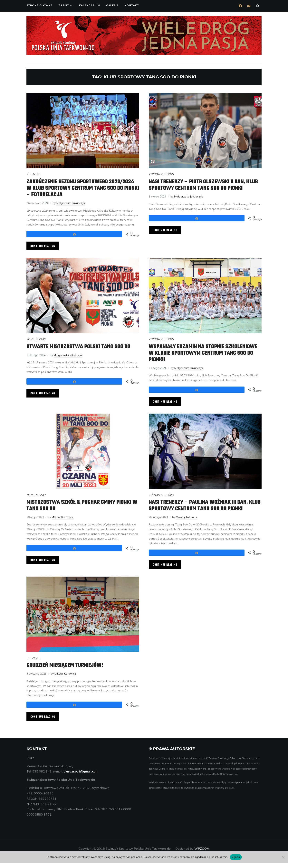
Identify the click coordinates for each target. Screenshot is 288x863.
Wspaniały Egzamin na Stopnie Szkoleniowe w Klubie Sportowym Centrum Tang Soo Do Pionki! (203, 353)
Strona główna (39, 5)
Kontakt (132, 5)
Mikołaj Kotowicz (62, 517)
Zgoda (236, 856)
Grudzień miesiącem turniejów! (64, 665)
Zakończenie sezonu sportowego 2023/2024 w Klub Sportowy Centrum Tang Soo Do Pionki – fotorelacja (82, 188)
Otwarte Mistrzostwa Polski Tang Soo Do (78, 346)
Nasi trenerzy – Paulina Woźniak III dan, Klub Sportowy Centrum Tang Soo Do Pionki (205, 505)
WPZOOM (201, 848)
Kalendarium (89, 5)
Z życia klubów (161, 174)
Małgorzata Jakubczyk (70, 203)
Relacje (33, 174)
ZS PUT (63, 5)
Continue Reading (42, 246)
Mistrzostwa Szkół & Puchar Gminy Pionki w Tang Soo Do (81, 505)
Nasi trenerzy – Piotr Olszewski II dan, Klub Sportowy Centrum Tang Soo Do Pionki (203, 184)
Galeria (112, 5)
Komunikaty (36, 339)
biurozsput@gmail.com (80, 771)
